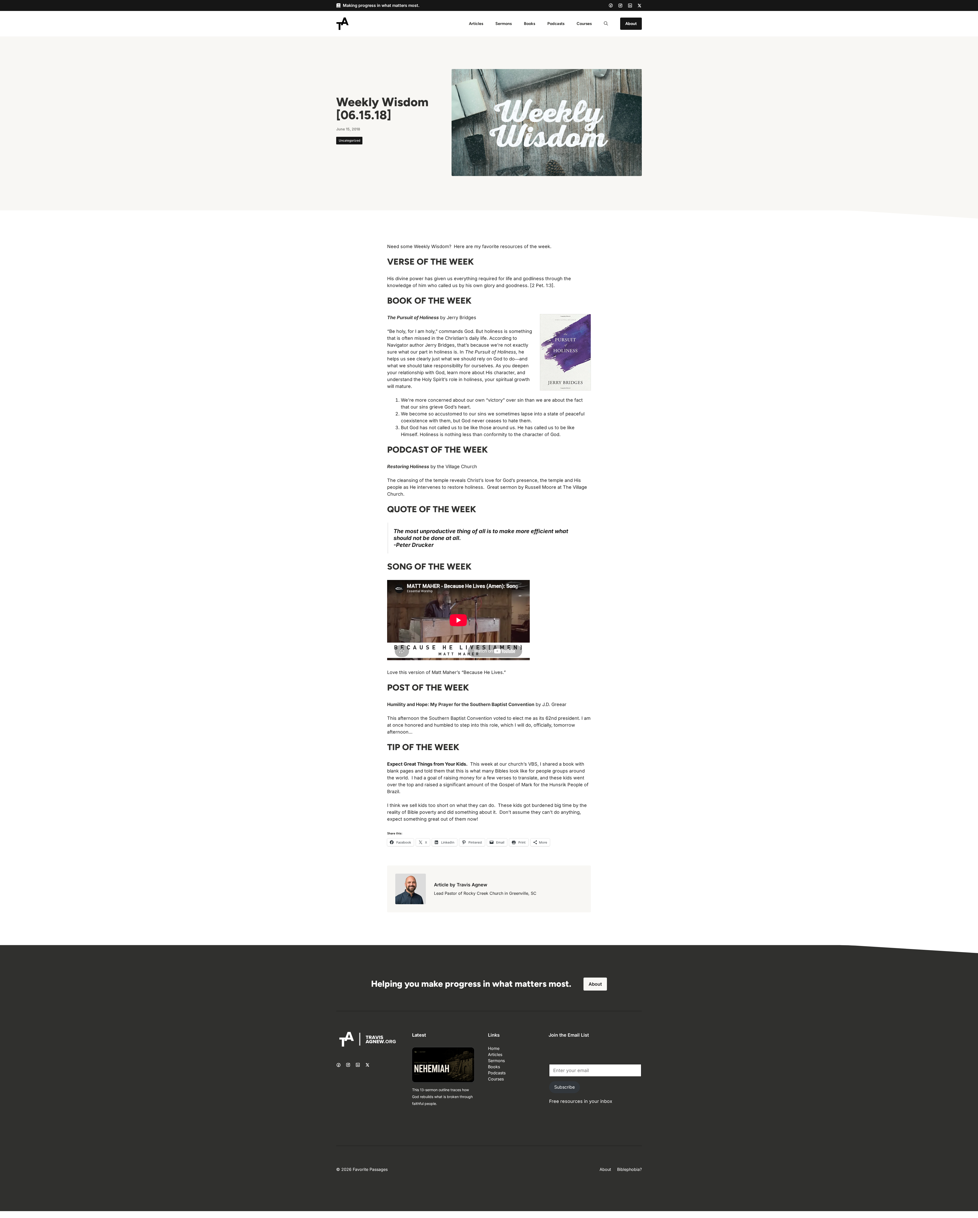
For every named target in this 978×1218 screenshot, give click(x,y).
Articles (476, 23)
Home (493, 1048)
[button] (606, 23)
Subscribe (564, 1087)
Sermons (503, 23)
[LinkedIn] (630, 5)
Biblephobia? (629, 1169)
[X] (639, 5)
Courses (584, 23)
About (631, 23)
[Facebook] (610, 5)
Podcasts (555, 23)
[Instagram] (620, 5)
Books (529, 23)
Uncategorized (349, 140)
